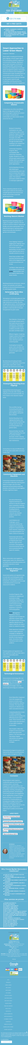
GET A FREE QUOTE (14, 24)
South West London (8, 998)
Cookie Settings (5, 1039)
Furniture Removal (21, 912)
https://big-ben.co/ (15, 952)
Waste (10, 613)
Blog (8, 979)
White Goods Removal (8, 1016)
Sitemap (14, 959)
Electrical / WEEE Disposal (11, 907)
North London (8, 990)
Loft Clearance (8, 916)
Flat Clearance (23, 911)
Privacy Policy (8, 1008)
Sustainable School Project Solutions (13, 821)
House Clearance (9, 915)
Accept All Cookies (7, 1041)
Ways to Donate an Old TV (10, 834)
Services (21, 12)
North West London (8, 1000)
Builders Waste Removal (10, 903)
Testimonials (8, 982)
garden (11, 271)
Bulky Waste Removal (10, 904)
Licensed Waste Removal (20, 915)
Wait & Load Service (9, 926)
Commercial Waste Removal (11, 905)
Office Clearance (9, 919)
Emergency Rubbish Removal (11, 908)
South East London (8, 995)
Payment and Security (8, 1029)
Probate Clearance (19, 919)
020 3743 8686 (14, 11)
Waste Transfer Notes (8, 1013)
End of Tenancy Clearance (11, 909)
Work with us (8, 1011)
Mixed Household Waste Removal (13, 918)
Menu (6, 12)
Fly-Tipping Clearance (10, 912)
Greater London (8, 1003)
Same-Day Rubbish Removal (11, 923)
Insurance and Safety (8, 1024)
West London (8, 987)
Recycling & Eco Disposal (11, 920)
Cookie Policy (8, 1021)
